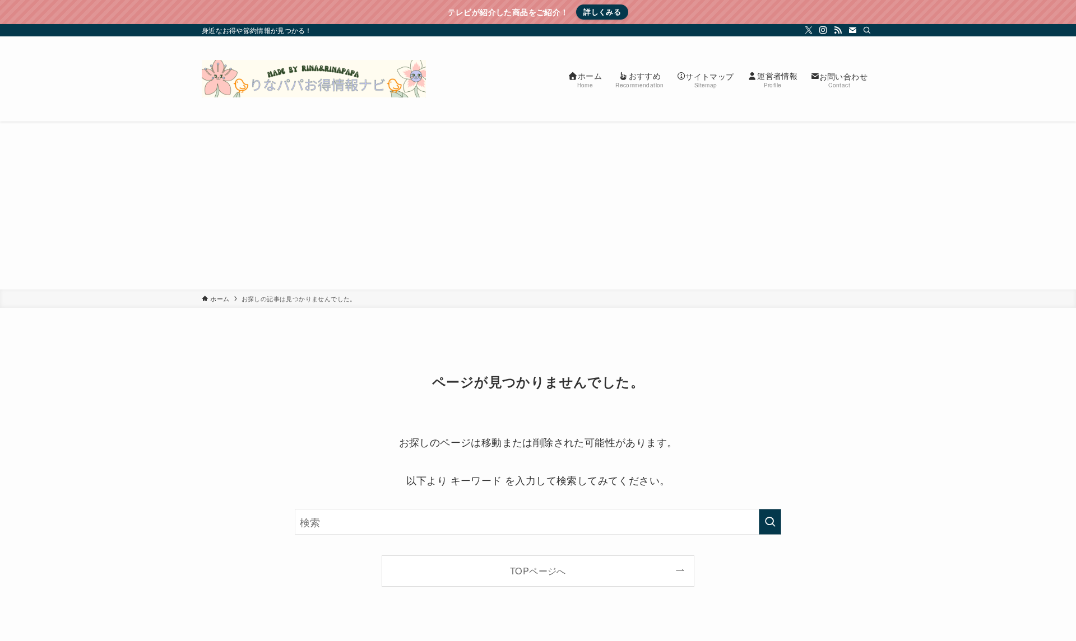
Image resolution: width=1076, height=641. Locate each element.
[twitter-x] (808, 30)
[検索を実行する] (770, 522)
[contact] (852, 30)
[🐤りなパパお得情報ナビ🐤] (314, 79)
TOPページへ (538, 570)
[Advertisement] (538, 205)
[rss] (838, 30)
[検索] (867, 30)
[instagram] (823, 30)
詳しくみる (602, 11)
